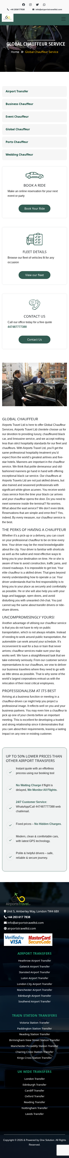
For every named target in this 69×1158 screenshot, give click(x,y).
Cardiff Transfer (34, 1090)
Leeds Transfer (34, 1114)
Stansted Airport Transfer (34, 972)
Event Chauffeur (17, 117)
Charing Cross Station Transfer (34, 1052)
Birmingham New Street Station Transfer (34, 1040)
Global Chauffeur (18, 129)
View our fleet (34, 275)
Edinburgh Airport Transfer (34, 995)
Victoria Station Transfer (34, 1022)
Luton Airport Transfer (34, 978)
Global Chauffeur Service (41, 52)
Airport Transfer (17, 91)
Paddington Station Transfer (34, 1028)
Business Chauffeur (19, 104)
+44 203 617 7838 (18, 917)
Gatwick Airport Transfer (34, 966)
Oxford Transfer (34, 1096)
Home (15, 52)
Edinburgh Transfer (34, 1084)
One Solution (47, 1140)
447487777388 (17, 326)
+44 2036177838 (17, 9)
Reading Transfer (34, 1102)
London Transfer (34, 1078)
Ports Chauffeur (17, 142)
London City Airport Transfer (34, 984)
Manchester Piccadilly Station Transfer (34, 1046)
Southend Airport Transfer (34, 1001)
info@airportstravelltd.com (48, 9)
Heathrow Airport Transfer (34, 960)
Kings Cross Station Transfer (34, 1057)
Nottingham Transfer (35, 1108)
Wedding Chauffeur (19, 154)
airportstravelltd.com (21, 928)
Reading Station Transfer (34, 1034)
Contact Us (34, 340)
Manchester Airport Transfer (34, 990)
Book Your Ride (34, 208)
